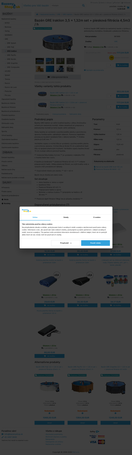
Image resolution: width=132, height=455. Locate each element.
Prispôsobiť (64, 243)
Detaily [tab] (66, 217)
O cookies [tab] (97, 217)
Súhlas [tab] (35, 217)
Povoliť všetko (95, 243)
